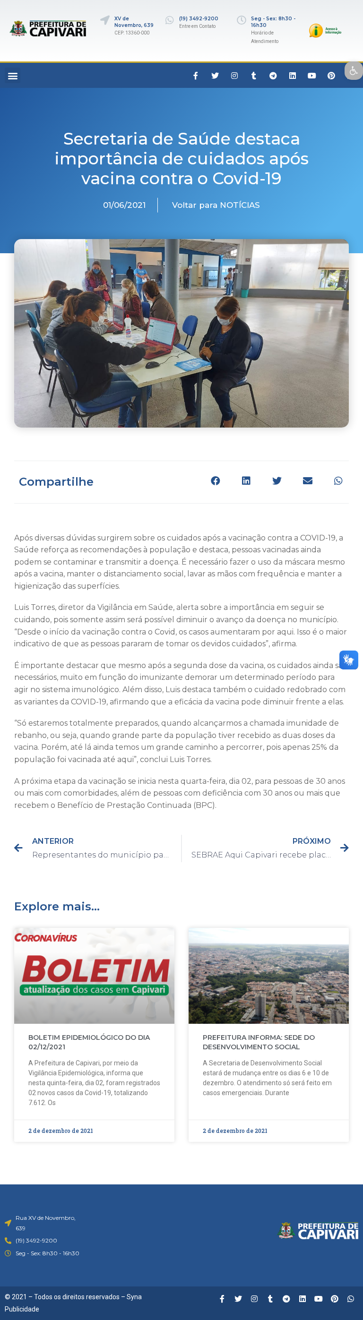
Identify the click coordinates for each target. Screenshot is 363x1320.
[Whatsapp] (350, 1298)
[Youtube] (312, 75)
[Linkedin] (292, 75)
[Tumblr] (253, 75)
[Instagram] (234, 75)
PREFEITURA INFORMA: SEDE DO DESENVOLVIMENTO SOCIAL (259, 1042)
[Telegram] (273, 75)
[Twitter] (215, 75)
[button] (12, 75)
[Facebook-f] (195, 75)
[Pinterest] (331, 75)
